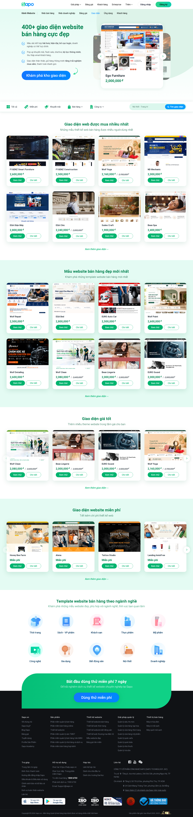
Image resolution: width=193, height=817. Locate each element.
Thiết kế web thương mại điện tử (100, 734)
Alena (58, 555)
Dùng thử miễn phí (96, 697)
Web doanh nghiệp (66, 13)
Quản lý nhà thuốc (125, 746)
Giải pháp (75, 4)
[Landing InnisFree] (165, 537)
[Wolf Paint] (165, 298)
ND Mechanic (154, 169)
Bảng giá (89, 4)
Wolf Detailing (17, 372)
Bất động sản (96, 661)
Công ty (98, 106)
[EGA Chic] (74, 207)
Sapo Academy (28, 746)
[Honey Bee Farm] (28, 537)
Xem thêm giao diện (95, 249)
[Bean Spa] (165, 207)
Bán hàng (76, 106)
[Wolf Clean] (74, 354)
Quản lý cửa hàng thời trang (129, 730)
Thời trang (35, 632)
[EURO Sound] (165, 354)
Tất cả (14, 106)
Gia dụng (65, 661)
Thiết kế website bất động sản (99, 730)
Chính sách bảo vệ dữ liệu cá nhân (33, 784)
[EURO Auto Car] (119, 298)
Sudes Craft (108, 225)
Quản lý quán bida (125, 742)
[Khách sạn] (96, 621)
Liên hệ (25, 794)
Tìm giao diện (176, 106)
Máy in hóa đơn (153, 722)
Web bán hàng (47, 13)
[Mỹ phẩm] (158, 621)
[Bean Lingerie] (119, 354)
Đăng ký (163, 4)
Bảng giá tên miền (94, 742)
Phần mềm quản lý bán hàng (62, 722)
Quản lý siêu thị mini (126, 722)
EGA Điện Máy (17, 225)
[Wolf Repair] (28, 298)
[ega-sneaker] (132, 46)
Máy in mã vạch (153, 726)
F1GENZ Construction (66, 169)
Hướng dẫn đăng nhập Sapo (33, 775)
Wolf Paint (153, 316)
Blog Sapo (26, 730)
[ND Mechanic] (165, 151)
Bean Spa (152, 225)
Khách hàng (102, 4)
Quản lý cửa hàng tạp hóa (128, 726)
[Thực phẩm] (127, 621)
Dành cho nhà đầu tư (91, 771)
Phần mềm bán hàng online (61, 726)
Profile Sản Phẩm (29, 742)
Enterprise (116, 4)
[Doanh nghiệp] (158, 649)
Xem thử (17, 180)
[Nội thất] (127, 649)
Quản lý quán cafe (125, 738)
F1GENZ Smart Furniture (22, 169)
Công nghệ (35, 661)
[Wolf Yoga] (119, 151)
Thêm (128, 4)
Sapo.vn (39, 813)
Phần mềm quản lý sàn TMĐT (62, 734)
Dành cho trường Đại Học (93, 775)
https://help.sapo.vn (68, 767)
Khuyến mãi (55, 106)
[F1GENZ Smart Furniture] (28, 151)
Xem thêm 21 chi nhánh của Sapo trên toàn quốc (145, 790)
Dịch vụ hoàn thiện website (33, 790)
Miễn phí (33, 106)
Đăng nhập (145, 4)
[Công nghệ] (35, 649)
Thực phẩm (127, 632)
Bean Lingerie (108, 372)
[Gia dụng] (65, 649)
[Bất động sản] (96, 649)
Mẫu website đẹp (94, 738)
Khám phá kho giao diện (46, 75)
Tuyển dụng (27, 738)
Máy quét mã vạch (154, 730)
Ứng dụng (108, 13)
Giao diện (95, 13)
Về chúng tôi (27, 722)
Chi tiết (33, 180)
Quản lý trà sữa (124, 750)
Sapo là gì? (26, 726)
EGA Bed (60, 316)
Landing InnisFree (156, 555)
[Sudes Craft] (119, 207)
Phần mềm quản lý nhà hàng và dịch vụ (66, 742)
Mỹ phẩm (158, 632)
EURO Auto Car (109, 316)
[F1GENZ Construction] (74, 151)
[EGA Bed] (74, 298)
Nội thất (127, 661)
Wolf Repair (15, 316)
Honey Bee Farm (18, 555)
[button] (101, 56)
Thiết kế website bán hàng (98, 722)
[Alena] (74, 537)
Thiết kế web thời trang (96, 726)
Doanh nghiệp (158, 661)
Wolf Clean (61, 372)
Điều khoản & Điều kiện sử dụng (35, 779)
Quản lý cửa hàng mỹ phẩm (129, 734)
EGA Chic (60, 225)
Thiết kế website (57, 730)
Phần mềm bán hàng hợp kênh (63, 746)
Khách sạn (96, 632)
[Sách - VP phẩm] (65, 621)
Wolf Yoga (107, 169)
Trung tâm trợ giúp (29, 767)
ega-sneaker (114, 76)
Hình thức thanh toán (30, 771)
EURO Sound (154, 372)
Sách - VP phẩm (65, 632)
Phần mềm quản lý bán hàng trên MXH (66, 738)
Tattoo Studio (109, 555)
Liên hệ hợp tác (89, 767)
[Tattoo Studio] (119, 537)
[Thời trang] (35, 621)
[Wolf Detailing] (28, 354)
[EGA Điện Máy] (28, 207)
